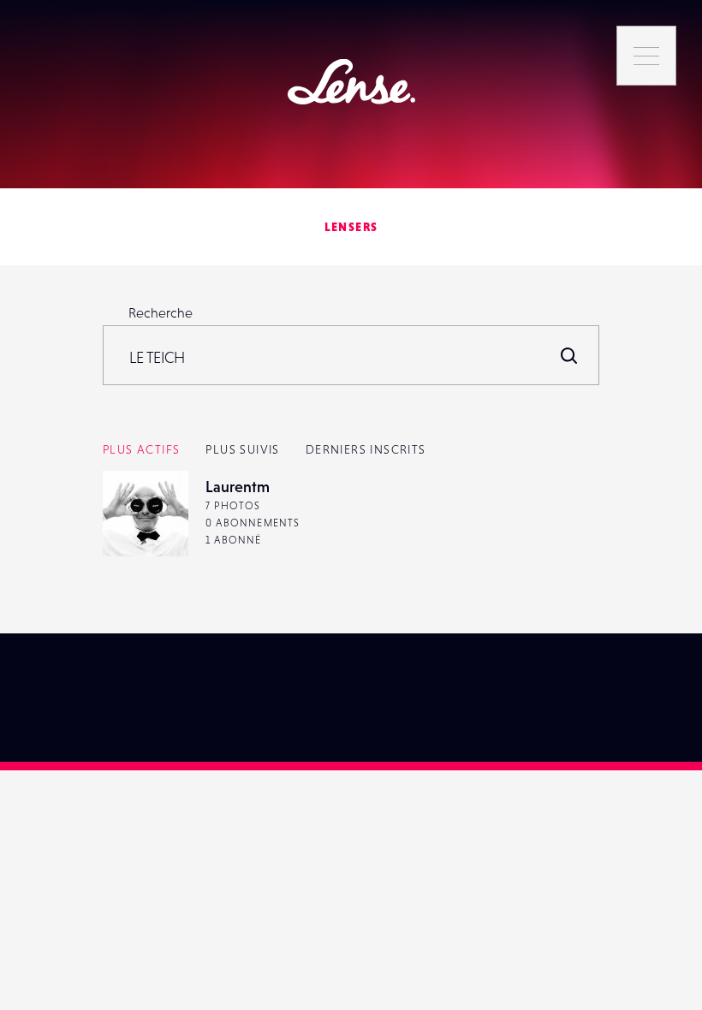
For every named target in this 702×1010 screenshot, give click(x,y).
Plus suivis (242, 449)
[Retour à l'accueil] (351, 81)
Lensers (351, 227)
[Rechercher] (569, 355)
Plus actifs (141, 449)
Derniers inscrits (366, 449)
